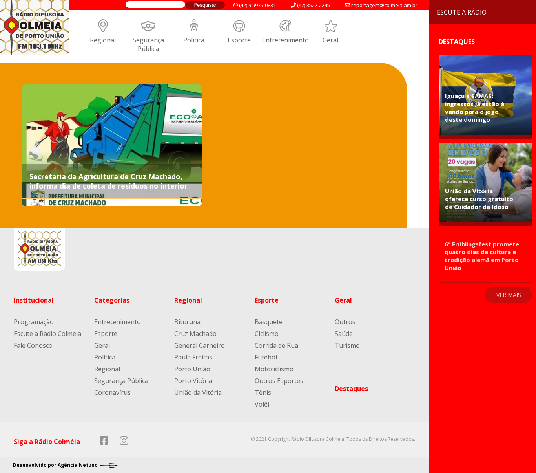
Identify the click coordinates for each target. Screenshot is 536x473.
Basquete (269, 321)
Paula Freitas (193, 357)
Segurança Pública (148, 44)
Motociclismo (274, 369)
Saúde (344, 333)
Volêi (262, 404)
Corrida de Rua (276, 345)
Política (193, 40)
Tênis (263, 392)
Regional (103, 40)
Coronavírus (112, 392)
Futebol (266, 357)
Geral (330, 40)
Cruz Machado (195, 333)
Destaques (351, 388)
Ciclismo (267, 333)
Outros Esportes (279, 380)
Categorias (111, 300)
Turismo (347, 345)
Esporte (239, 40)
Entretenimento (285, 40)
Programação (34, 321)
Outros (345, 321)
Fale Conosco (33, 345)
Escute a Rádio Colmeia (47, 333)
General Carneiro (199, 345)
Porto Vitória (193, 380)
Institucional (34, 300)
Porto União (192, 369)
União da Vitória (198, 392)
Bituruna (187, 321)
